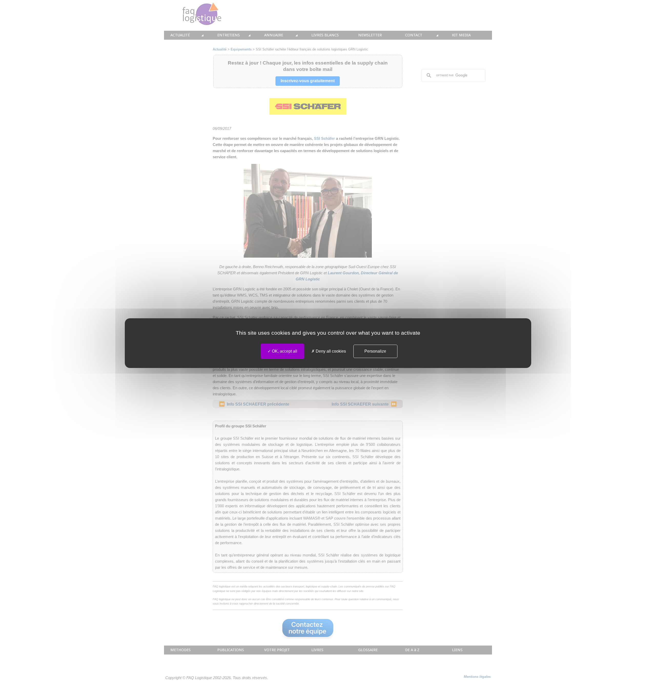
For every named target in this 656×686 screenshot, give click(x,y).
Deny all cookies (330, 351)
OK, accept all (284, 351)
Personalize (375, 351)
